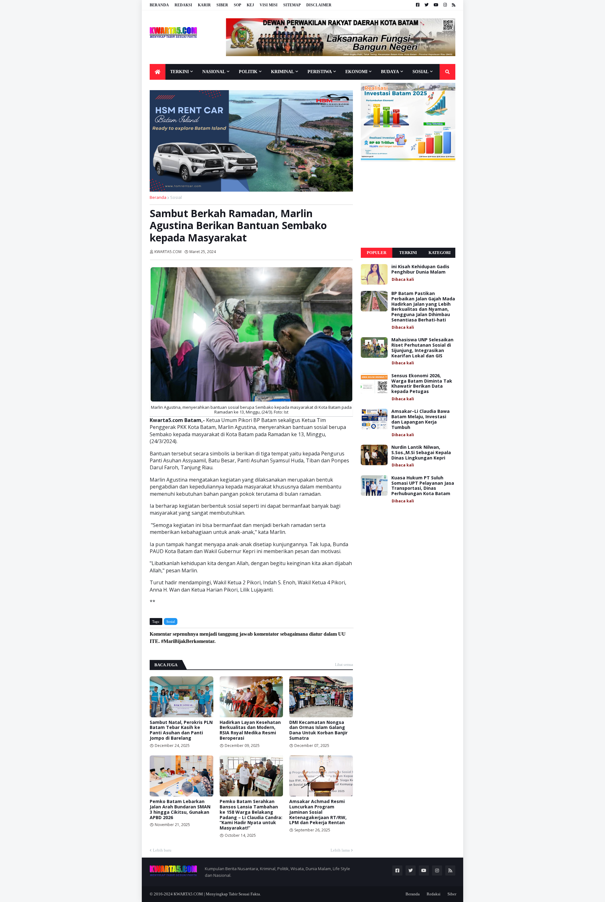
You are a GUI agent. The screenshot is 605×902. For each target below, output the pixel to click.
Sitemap (292, 5)
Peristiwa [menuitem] (320, 71)
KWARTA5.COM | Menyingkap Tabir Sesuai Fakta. (217, 894)
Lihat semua (344, 664)
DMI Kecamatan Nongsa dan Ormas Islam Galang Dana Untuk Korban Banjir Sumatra (318, 730)
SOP (237, 5)
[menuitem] (157, 72)
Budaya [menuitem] (390, 71)
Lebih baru (162, 850)
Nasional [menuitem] (213, 71)
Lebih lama (340, 850)
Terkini (408, 252)
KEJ (250, 5)
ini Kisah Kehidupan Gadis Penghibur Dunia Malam (420, 269)
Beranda (159, 5)
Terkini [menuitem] (179, 71)
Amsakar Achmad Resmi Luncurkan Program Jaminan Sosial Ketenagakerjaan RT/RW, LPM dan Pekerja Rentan (318, 812)
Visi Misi (269, 5)
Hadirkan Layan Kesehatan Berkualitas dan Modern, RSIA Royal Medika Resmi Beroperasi (250, 730)
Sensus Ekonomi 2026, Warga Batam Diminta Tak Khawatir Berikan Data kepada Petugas (421, 383)
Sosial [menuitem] (420, 71)
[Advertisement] (408, 204)
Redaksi (183, 5)
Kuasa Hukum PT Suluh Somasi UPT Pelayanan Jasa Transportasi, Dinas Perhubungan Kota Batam (422, 485)
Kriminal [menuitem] (282, 71)
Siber (222, 5)
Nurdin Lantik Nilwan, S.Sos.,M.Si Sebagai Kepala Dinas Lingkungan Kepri (421, 452)
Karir (204, 5)
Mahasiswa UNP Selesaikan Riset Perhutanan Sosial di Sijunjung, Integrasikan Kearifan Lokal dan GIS (422, 347)
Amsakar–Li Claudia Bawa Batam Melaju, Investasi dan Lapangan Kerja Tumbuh (420, 419)
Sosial (176, 197)
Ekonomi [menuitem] (356, 71)
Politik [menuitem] (248, 71)
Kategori (440, 252)
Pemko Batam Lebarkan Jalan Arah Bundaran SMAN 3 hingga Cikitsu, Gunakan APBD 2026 (180, 809)
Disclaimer (318, 5)
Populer (376, 252)
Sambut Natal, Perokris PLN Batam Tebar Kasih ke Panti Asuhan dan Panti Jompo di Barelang (181, 730)
